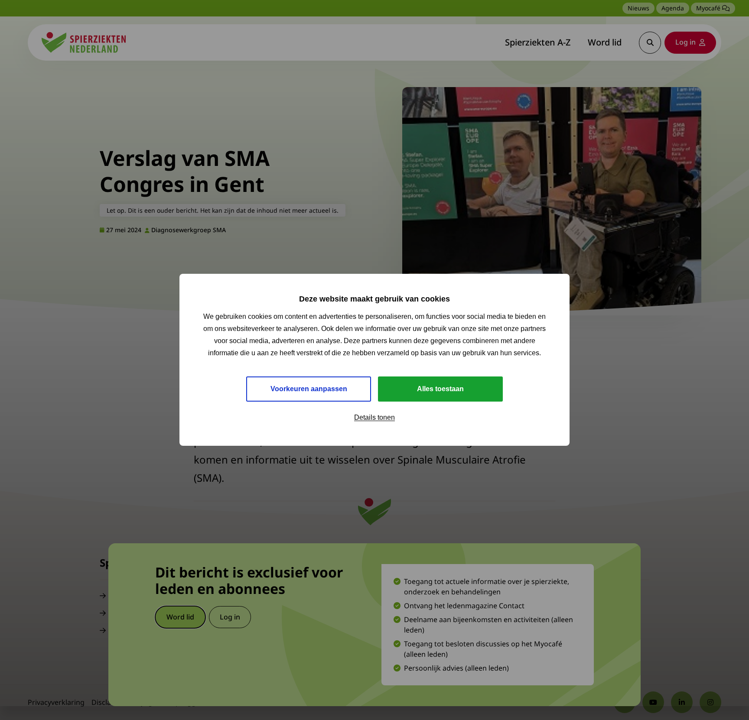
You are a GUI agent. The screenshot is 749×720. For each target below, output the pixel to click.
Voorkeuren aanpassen (308, 389)
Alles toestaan (440, 389)
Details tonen (374, 418)
